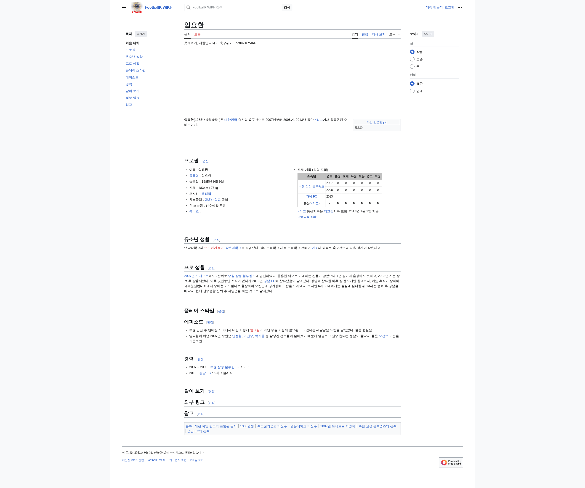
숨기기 (141, 33)
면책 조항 (180, 460)
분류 (189, 426)
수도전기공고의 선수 (272, 426)
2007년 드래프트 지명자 (337, 426)
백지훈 (260, 336)
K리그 (318, 119)
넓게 (419, 91)
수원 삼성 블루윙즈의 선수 (377, 426)
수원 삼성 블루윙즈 (311, 186)
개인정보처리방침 (133, 460)
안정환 (237, 336)
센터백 (206, 193)
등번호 (194, 211)
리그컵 (328, 211)
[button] (124, 7)
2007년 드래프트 (196, 276)
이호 (315, 248)
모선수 (383, 336)
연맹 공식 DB (306, 216)
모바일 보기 (196, 460)
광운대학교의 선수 (303, 426)
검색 (287, 7)
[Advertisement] (292, 79)
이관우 (248, 336)
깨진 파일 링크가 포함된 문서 (216, 426)
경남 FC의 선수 (198, 431)
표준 (419, 59)
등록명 (194, 175)
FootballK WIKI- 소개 (159, 460)
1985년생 (247, 426)
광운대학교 (213, 199)
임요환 (255, 330)
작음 (419, 52)
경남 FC (311, 196)
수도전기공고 (213, 248)
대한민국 (230, 119)
